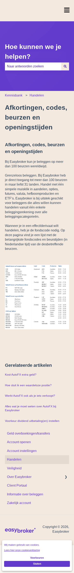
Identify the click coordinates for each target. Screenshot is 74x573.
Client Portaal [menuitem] (17, 485)
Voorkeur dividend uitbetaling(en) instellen (32, 420)
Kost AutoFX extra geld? (20, 374)
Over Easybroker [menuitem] (19, 477)
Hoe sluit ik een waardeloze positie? (28, 385)
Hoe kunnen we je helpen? (33, 51)
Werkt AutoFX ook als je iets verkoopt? (30, 395)
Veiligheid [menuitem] (14, 468)
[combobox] (33, 66)
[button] (65, 477)
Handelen (37, 95)
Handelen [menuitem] (14, 459)
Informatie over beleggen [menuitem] (25, 494)
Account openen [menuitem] (19, 442)
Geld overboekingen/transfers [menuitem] (28, 433)
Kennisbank (13, 95)
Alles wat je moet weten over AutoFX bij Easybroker (30, 408)
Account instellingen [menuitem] (22, 451)
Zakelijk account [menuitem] (19, 503)
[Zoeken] (65, 66)
